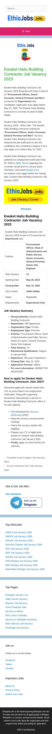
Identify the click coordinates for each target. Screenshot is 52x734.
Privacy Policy (12, 690)
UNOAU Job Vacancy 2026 (18, 557)
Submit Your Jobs (14, 694)
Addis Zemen (22, 163)
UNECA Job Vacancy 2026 (18, 532)
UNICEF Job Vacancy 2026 (19, 540)
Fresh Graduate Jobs (15, 607)
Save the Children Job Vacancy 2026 (23, 544)
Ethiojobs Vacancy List (16, 595)
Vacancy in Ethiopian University (21, 619)
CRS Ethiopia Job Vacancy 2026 (21, 561)
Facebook (10, 660)
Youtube (9, 668)
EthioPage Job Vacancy (17, 628)
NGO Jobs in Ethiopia (16, 615)
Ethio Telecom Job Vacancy (19, 623)
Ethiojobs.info (8, 711)
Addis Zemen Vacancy (16, 599)
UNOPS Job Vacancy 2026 (18, 536)
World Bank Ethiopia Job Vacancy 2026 (25, 569)
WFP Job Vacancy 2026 (17, 553)
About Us (10, 686)
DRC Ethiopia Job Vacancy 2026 (21, 565)
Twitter (8, 664)
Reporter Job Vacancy (16, 603)
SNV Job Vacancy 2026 (17, 549)
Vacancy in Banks (14, 611)
